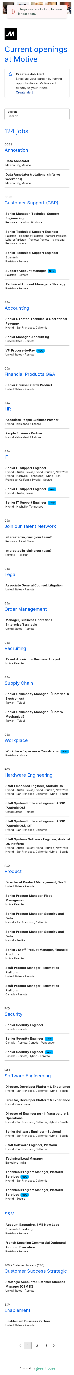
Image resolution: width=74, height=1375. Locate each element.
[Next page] (54, 1345)
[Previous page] (20, 1345)
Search (12, 111)
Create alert (24, 92)
